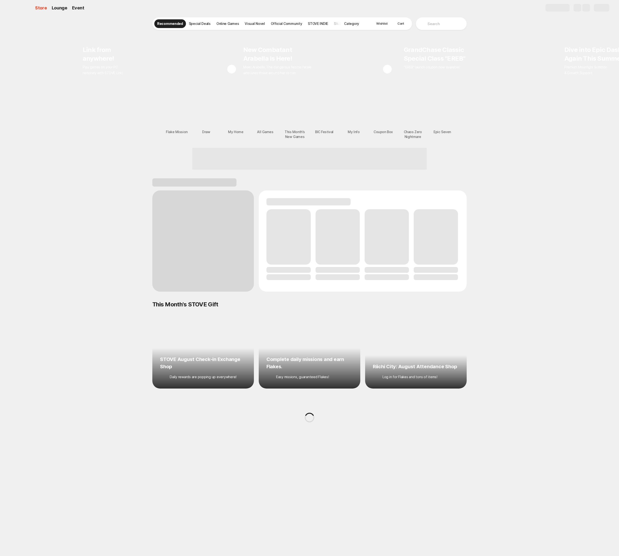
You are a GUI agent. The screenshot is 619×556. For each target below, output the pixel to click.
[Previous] (231, 69)
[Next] (387, 69)
